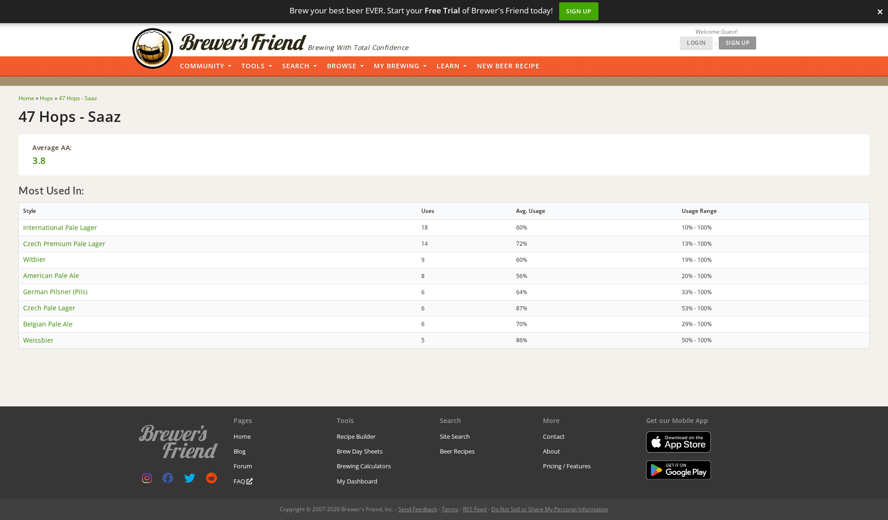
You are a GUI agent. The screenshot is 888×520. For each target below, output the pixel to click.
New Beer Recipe (508, 65)
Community (202, 65)
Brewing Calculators (364, 466)
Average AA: (52, 147)
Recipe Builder (356, 436)
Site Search (455, 436)
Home (242, 436)
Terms (450, 509)
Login (696, 43)
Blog (240, 451)
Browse (342, 65)
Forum (243, 466)
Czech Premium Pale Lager (64, 243)
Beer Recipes (457, 451)
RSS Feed (475, 509)
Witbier (34, 259)
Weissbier (38, 340)
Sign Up (579, 11)
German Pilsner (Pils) (55, 291)
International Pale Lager (60, 227)
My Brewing (396, 65)
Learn (448, 65)
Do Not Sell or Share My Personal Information (549, 509)
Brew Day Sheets (359, 451)
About (551, 451)
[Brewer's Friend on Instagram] (147, 480)
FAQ (240, 481)
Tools (253, 65)
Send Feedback (417, 509)
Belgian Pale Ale (48, 324)
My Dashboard (357, 481)
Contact (554, 436)
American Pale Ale (51, 275)
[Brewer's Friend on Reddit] (211, 480)
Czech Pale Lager (49, 307)
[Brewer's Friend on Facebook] (167, 480)
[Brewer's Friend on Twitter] (189, 480)
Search (296, 65)
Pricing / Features (567, 466)
